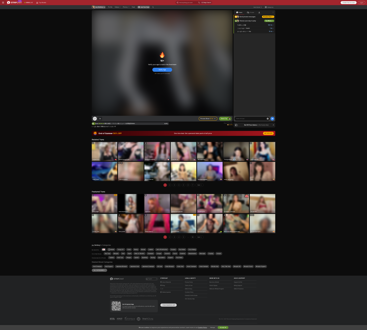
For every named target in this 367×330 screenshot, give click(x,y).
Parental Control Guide (191, 295)
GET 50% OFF (268, 133)
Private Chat (267, 16)
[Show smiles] (268, 119)
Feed (133, 7)
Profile (110, 7)
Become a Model (214, 282)
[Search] (199, 2)
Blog (163, 285)
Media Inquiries (166, 292)
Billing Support (238, 285)
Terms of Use (188, 285)
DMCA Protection (239, 288)
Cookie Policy (202, 327)
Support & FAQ (238, 282)
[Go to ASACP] (120, 319)
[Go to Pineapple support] (139, 319)
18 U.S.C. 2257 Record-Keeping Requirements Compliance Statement (238, 319)
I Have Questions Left (168, 305)
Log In (361, 2)
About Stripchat (166, 282)
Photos (126, 7)
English (150, 279)
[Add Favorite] (95, 119)
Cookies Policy (189, 292)
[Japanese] (103, 249)
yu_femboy (96, 245)
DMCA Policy (188, 288)
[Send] (272, 119)
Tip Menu (268, 21)
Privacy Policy (189, 282)
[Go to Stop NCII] (148, 319)
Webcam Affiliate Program (216, 288)
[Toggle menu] (3, 2)
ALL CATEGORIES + (99, 270)
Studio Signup (213, 285)
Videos (118, 7)
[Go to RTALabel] (112, 319)
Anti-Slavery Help (190, 299)
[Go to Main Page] (14, 2)
